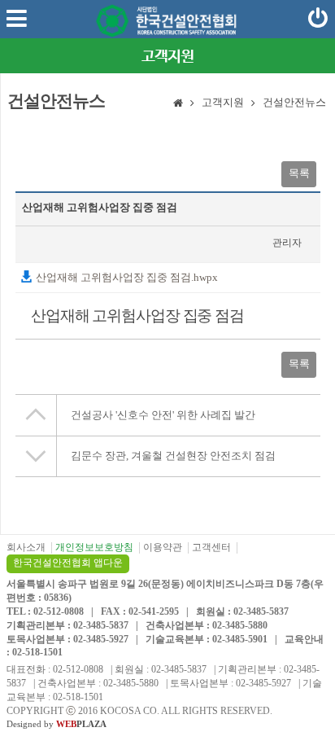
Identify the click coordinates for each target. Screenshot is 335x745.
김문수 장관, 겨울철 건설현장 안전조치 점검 (173, 455)
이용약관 (162, 547)
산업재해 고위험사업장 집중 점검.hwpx (125, 277)
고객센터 (211, 547)
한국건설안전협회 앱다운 (68, 562)
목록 (299, 173)
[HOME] (178, 104)
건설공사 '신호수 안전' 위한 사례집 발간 (163, 415)
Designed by (57, 724)
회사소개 (26, 547)
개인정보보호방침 (94, 547)
